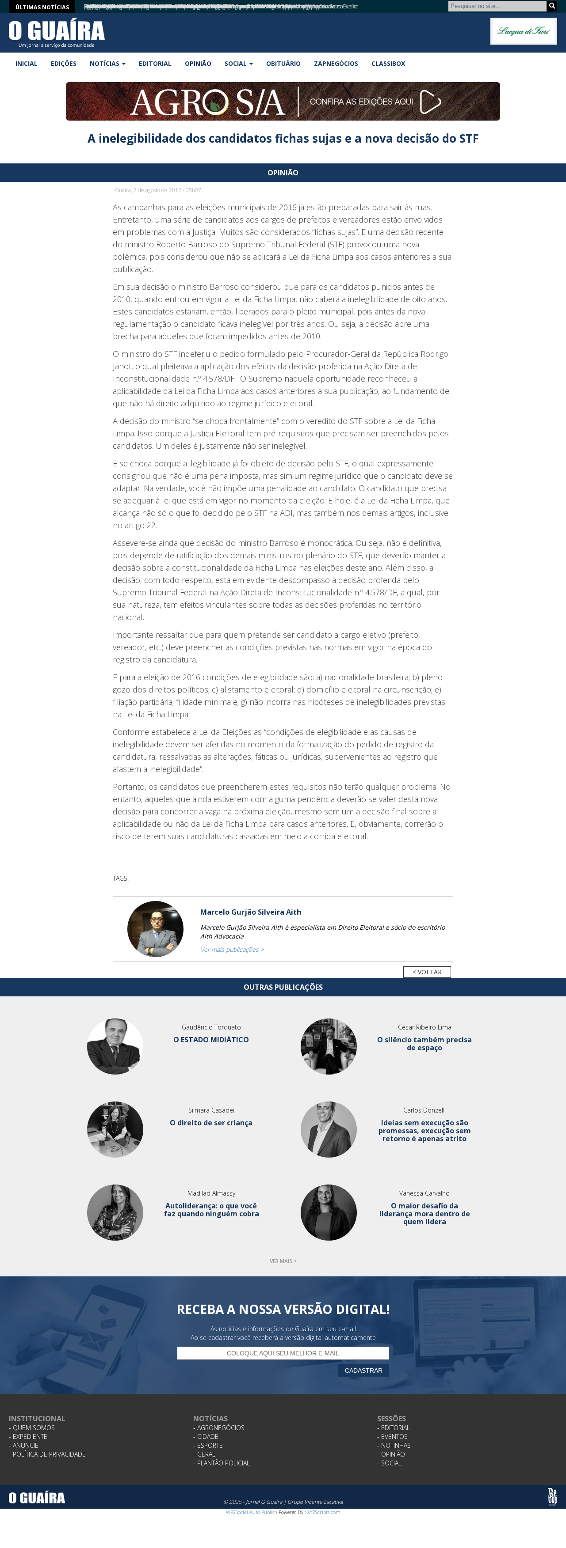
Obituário (283, 63)
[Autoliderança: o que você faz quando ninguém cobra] (115, 1213)
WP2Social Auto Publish (251, 1512)
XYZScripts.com (323, 1512)
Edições (63, 63)
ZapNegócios (336, 63)
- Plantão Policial (221, 1463)
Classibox (388, 63)
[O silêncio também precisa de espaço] (328, 1046)
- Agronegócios (219, 1427)
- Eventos (392, 1436)
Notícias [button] (105, 63)
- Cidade (205, 1436)
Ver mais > (283, 1261)
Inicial (26, 63)
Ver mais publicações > (232, 949)
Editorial (155, 63)
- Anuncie (23, 1445)
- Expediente (28, 1436)
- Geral (204, 1454)
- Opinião (391, 1454)
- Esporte (208, 1445)
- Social (389, 1463)
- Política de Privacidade (47, 1454)
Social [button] (237, 63)
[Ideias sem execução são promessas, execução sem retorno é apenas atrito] (328, 1129)
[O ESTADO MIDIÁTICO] (115, 1046)
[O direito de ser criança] (115, 1129)
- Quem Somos (32, 1427)
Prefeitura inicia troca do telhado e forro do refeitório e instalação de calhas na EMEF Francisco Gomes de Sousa (213, 6)
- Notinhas (394, 1445)
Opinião (198, 63)
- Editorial (393, 1427)
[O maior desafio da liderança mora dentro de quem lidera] (328, 1213)
